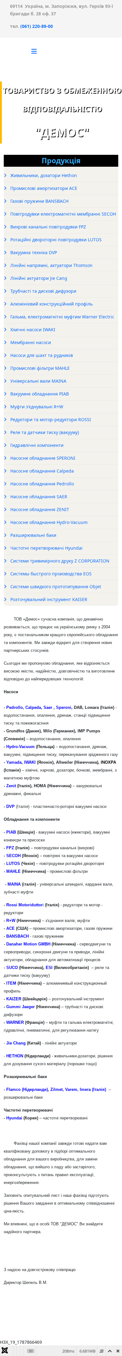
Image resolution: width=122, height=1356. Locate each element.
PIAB (11, 832)
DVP (10, 806)
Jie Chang (16, 1043)
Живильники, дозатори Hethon (43, 175)
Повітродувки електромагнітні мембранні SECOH (62, 214)
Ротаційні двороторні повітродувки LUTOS (55, 240)
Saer (47, 707)
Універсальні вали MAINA (37, 381)
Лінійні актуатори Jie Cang (38, 278)
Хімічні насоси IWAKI (32, 329)
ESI (49, 967)
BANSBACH (17, 936)
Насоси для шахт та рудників (41, 355)
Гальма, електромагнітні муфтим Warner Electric (61, 317)
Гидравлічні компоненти (36, 445)
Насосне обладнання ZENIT (39, 509)
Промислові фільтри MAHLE (39, 368)
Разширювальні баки (32, 535)
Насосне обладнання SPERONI (42, 458)
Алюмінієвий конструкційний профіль (51, 304)
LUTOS (12, 863)
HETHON (14, 1056)
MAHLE (13, 871)
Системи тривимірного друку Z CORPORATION (59, 561)
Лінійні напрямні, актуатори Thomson (51, 265)
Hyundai (14, 1118)
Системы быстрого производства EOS (50, 574)
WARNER (15, 1022)
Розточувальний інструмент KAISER (48, 599)
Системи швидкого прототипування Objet (55, 586)
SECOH (13, 855)
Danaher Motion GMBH (28, 944)
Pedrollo (14, 707)
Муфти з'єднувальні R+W (36, 407)
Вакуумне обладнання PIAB (39, 394)
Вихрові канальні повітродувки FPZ (47, 227)
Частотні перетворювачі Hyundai (46, 548)
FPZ (10, 848)
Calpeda (33, 707)
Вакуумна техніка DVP (33, 252)
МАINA (14, 884)
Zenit (11, 785)
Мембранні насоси (30, 342)
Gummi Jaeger (20, 1006)
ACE (10, 928)
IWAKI (30, 762)
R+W (10, 920)
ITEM (11, 983)
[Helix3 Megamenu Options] (34, 51)
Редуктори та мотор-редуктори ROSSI (50, 419)
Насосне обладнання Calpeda (41, 471)
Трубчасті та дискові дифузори (42, 291)
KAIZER (13, 999)
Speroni (63, 707)
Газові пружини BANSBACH (39, 201)
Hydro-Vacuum (20, 746)
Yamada (14, 762)
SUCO (12, 967)
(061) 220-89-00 (36, 26)
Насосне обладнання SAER (38, 497)
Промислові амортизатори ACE (43, 188)
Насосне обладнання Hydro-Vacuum (48, 522)
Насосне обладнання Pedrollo (41, 484)
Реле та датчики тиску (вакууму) (44, 432)
